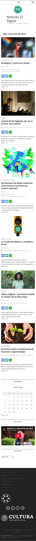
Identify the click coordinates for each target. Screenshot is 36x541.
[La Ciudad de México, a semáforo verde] (18, 226)
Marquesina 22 (7, 529)
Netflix (4, 303)
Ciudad (3, 238)
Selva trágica (16, 303)
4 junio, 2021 (5, 66)
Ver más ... (6, 87)
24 (18, 408)
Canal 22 (14, 127)
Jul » (7, 415)
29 (9, 412)
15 (9, 404)
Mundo (13, 180)
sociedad (17, 71)
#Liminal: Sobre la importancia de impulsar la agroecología (17, 350)
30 (13, 412)
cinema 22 (29, 127)
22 (9, 408)
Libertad (12, 71)
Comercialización (6, 487)
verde (27, 250)
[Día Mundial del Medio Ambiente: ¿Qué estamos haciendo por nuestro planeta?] (18, 162)
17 (18, 404)
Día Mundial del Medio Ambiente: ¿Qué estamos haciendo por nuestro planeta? (17, 186)
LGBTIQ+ (7, 71)
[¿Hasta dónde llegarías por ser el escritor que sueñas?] (18, 103)
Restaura (23, 196)
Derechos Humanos (8, 69)
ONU (8, 196)
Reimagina (17, 196)
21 (5, 408)
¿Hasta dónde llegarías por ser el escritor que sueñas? (17, 122)
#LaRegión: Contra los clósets (15, 63)
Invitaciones (4, 490)
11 (22, 401)
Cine (18, 127)
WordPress (31, 535)
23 (13, 408)
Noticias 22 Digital (15, 19)
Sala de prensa (5, 475)
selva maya (9, 303)
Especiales (18, 531)
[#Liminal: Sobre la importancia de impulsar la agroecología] (18, 333)
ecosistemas (22, 355)
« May (3, 415)
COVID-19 (8, 238)
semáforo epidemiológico (19, 250)
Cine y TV (3, 118)
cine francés (23, 127)
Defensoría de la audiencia (8, 473)
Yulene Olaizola (24, 303)
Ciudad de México (7, 250)
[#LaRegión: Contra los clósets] (18, 47)
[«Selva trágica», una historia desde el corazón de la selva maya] (18, 279)
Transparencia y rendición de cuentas (12, 478)
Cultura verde (5, 180)
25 (22, 408)
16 (13, 404)
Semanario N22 (27, 529)
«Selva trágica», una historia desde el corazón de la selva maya (18, 295)
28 (5, 412)
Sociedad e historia (7, 60)
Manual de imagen (6, 484)
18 (22, 404)
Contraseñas (18, 529)
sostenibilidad (30, 355)
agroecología (15, 355)
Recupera (12, 196)
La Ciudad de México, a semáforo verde (17, 243)
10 (18, 401)
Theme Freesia (24, 535)
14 (5, 404)
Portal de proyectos (7, 481)
